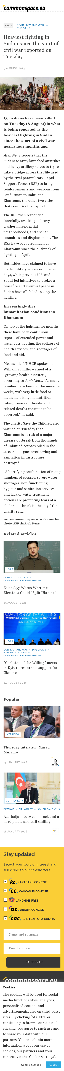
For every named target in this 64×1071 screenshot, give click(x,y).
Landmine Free (27, 900)
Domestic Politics (16, 577)
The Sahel (24, 28)
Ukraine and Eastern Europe (22, 580)
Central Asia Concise (40, 919)
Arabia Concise (32, 910)
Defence (9, 809)
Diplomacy (39, 650)
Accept (53, 1064)
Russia (22, 652)
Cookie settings (31, 1064)
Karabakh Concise (32, 882)
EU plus (9, 652)
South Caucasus (48, 809)
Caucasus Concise (33, 891)
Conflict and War (30, 25)
